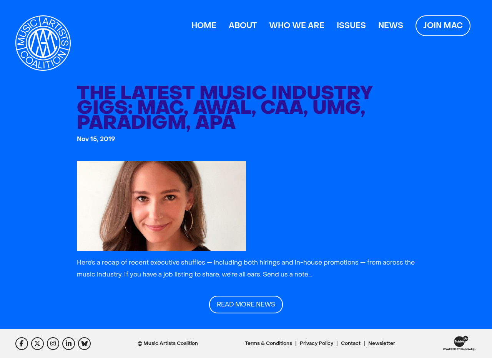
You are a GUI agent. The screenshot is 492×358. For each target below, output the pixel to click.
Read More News (246, 304)
